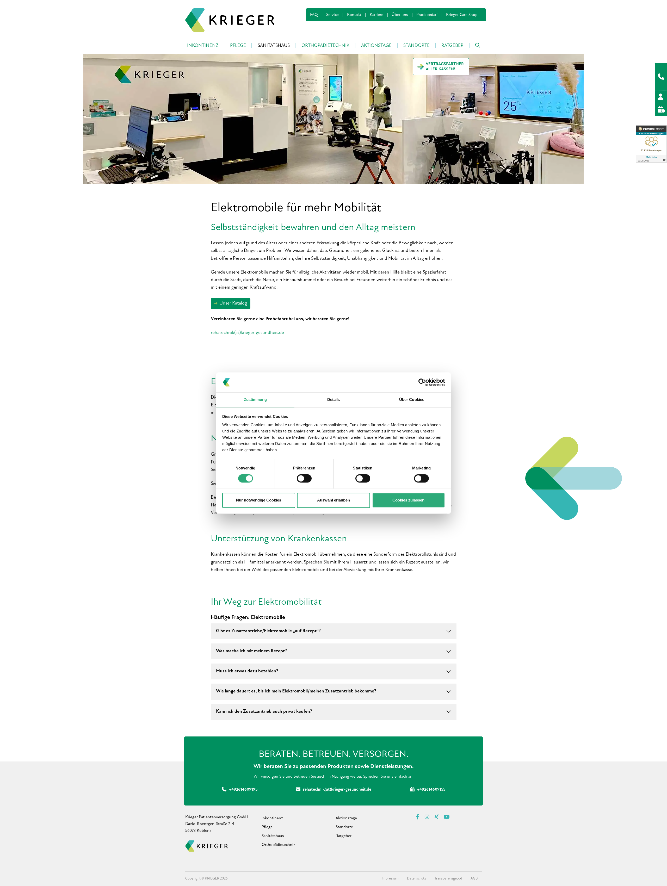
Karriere (376, 15)
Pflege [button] (238, 46)
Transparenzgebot (448, 879)
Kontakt (354, 15)
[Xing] (437, 817)
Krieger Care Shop (462, 15)
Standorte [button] (416, 46)
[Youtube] (447, 817)
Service (332, 15)
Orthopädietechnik (278, 845)
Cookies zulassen (408, 500)
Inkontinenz (272, 818)
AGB (474, 879)
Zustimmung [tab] (255, 399)
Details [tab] (333, 399)
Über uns (400, 15)
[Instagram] (427, 817)
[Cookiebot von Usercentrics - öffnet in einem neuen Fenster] (422, 382)
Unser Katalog (233, 303)
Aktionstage (346, 818)
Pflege (267, 827)
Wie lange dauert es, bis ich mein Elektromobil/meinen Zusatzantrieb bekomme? (296, 691)
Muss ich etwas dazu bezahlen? (247, 671)
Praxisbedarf (427, 15)
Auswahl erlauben (333, 500)
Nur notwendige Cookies (258, 500)
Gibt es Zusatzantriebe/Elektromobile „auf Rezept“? (268, 631)
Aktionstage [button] (376, 46)
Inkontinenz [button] (202, 46)
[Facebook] (418, 817)
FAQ (314, 15)
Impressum (390, 879)
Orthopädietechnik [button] (325, 46)
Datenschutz (416, 879)
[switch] (304, 478)
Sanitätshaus (273, 836)
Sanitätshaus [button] (274, 46)
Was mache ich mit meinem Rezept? (251, 651)
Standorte (344, 827)
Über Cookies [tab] (411, 399)
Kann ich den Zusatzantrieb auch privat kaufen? (264, 711)
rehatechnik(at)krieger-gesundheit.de (247, 333)
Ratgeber (452, 46)
